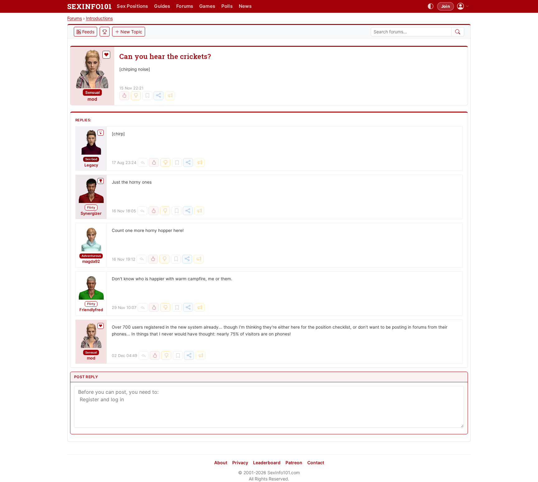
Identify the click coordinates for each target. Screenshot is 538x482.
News (245, 6)
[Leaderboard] (105, 31)
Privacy (240, 462)
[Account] (463, 6)
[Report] (170, 95)
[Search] (457, 31)
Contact (315, 462)
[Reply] (143, 162)
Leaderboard (267, 462)
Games (207, 6)
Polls (227, 6)
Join (445, 6)
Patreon (294, 462)
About (220, 462)
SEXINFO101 (89, 6)
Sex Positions (132, 6)
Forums (184, 6)
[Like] (124, 95)
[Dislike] (136, 95)
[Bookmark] (147, 95)
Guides (162, 6)
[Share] (158, 95)
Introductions (99, 18)
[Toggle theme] (430, 6)
